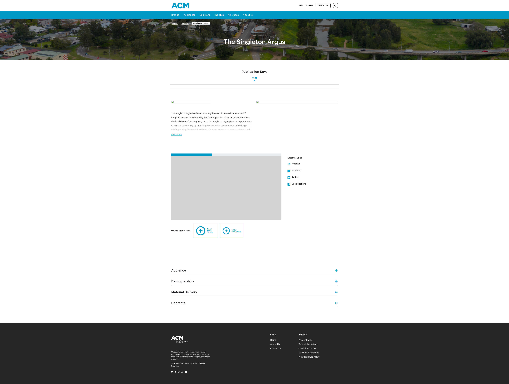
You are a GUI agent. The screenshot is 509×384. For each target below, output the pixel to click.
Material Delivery (184, 292)
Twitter (295, 177)
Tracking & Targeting (309, 353)
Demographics (182, 281)
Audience (178, 270)
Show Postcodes (236, 231)
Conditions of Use (308, 348)
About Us (275, 344)
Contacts (178, 303)
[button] (212, 135)
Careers (309, 5)
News (301, 5)
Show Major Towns (210, 231)
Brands (185, 23)
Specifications (298, 184)
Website (295, 164)
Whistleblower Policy (309, 357)
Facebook (296, 171)
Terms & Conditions (308, 344)
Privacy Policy (305, 340)
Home (174, 23)
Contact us (323, 5)
